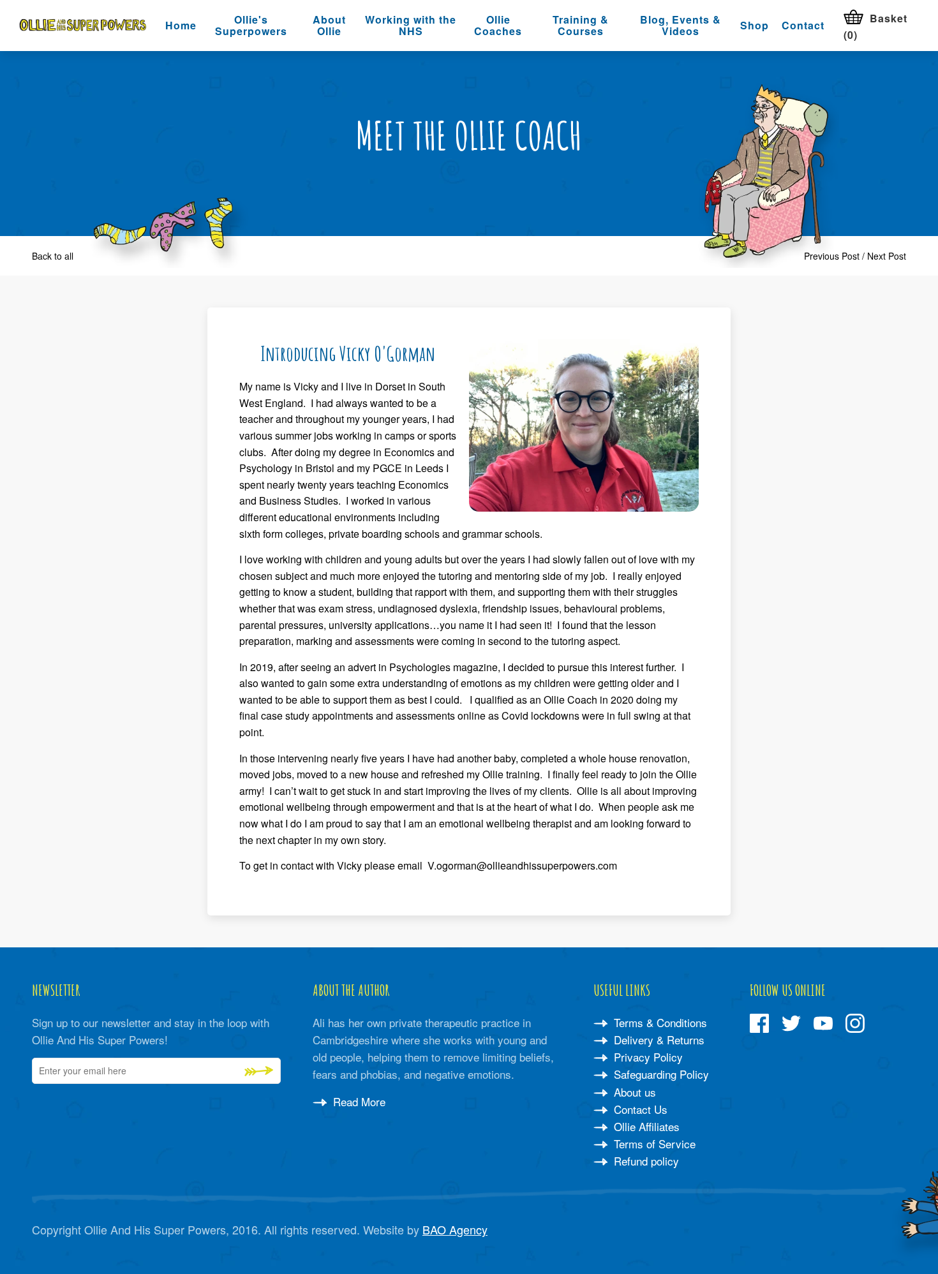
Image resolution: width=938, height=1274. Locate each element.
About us (633, 1092)
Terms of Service (653, 1144)
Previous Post (832, 255)
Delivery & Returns (657, 1040)
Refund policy (645, 1161)
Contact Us (639, 1109)
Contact (803, 25)
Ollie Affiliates (645, 1126)
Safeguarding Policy (660, 1074)
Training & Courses (581, 25)
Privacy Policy (647, 1057)
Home (181, 25)
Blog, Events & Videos (680, 25)
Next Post (886, 255)
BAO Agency (455, 1229)
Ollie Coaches (498, 25)
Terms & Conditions (659, 1022)
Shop (754, 25)
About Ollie (329, 25)
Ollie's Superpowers (251, 25)
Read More (357, 1101)
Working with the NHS (410, 25)
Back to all (52, 255)
